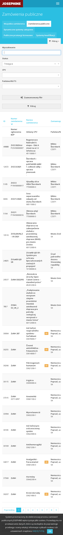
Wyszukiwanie (8, 47)
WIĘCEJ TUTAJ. (39, 531)
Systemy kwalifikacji (45, 35)
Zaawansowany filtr (33, 97)
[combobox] (31, 63)
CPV (4, 70)
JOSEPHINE (11, 3)
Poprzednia (9, 510)
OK (50, 531)
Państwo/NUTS (9, 81)
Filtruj (33, 106)
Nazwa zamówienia (32, 121)
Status (5, 58)
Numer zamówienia (16, 120)
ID (4, 121)
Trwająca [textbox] (30, 63)
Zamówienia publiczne (39, 23)
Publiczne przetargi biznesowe (18, 35)
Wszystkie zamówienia (14, 23)
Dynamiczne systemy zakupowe (18, 29)
